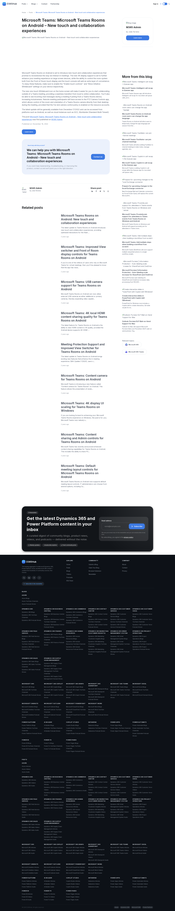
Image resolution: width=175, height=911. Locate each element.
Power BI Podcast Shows (30, 749)
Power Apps (115, 722)
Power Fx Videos (49, 897)
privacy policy (128, 537)
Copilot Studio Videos (73, 884)
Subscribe (138, 526)
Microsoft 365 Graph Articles (75, 847)
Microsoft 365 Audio (28, 853)
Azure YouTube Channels (30, 601)
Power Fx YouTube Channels (53, 746)
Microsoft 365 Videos (28, 850)
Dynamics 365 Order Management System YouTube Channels (120, 644)
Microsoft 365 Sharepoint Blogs (98, 689)
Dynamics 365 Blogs (28, 612)
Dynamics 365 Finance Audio (53, 808)
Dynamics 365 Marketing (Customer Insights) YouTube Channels (97, 644)
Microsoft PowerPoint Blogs (75, 707)
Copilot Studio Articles (73, 881)
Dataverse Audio (93, 887)
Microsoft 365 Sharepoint (94, 684)
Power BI (25, 740)
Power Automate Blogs (140, 725)
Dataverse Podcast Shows (96, 731)
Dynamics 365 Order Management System (119, 632)
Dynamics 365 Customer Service (120, 610)
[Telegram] (100, 191)
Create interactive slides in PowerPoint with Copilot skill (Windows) (133, 298)
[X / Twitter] (24, 578)
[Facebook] (96, 191)
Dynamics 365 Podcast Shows (31, 620)
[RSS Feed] (39, 578)
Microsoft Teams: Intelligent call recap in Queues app (137, 89)
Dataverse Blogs (93, 725)
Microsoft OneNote (30, 703)
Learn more (29, 132)
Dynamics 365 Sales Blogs (30, 661)
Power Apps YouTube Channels (120, 728)
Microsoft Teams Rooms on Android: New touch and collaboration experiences (79, 219)
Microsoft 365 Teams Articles (119, 847)
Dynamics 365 (27, 609)
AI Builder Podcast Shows (52, 731)
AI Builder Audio (49, 887)
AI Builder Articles (49, 881)
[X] (104, 191)
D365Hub (12, 3)
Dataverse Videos (94, 884)
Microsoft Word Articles (95, 867)
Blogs (33, 4)
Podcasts (69, 577)
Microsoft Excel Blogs (139, 687)
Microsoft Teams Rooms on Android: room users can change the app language (136, 116)
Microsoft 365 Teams (136, 352)
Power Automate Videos (140, 884)
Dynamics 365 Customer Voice (142, 610)
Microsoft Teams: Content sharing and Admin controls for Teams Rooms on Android (82, 438)
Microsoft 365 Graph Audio (74, 853)
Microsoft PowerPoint (75, 703)
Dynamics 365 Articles (29, 780)
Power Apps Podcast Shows (119, 731)
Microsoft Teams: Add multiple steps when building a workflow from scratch (136, 244)
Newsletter (92, 574)
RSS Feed (69, 581)
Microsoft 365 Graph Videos (75, 850)
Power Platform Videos (29, 884)
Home (24, 12)
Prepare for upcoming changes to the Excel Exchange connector (137, 187)
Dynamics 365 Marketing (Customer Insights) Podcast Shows (97, 651)
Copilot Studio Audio (72, 887)
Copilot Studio (72, 722)
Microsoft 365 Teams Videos (119, 850)
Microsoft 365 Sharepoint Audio (98, 860)
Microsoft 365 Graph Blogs (74, 687)
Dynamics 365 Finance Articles (54, 802)
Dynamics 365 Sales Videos (30, 827)
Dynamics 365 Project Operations (142, 632)
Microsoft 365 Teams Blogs (119, 687)
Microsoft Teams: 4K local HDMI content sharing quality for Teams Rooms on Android (84, 316)
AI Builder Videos (49, 884)
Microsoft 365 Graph (75, 683)
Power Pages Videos (72, 897)
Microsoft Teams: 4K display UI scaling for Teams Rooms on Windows (82, 407)
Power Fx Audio (49, 899)
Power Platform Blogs (28, 725)
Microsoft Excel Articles (140, 847)
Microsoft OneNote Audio (30, 873)
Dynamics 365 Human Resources (74, 632)
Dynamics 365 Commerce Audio (76, 790)
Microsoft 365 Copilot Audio (53, 853)
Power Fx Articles (49, 894)
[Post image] (40, 225)
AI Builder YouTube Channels (53, 728)
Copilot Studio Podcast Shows (75, 733)
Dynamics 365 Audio (28, 785)
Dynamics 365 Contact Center (97, 610)
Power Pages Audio (72, 899)
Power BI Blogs (26, 743)
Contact (44, 4)
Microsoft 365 (134, 344)
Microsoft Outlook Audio (51, 873)
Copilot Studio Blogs (72, 725)
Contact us (98, 157)
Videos (68, 574)
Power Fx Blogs (49, 743)
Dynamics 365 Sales (30, 658)
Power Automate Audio (140, 887)
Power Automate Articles (140, 881)
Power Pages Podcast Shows (75, 751)
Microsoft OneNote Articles (30, 867)
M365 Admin (56, 119)
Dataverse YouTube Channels (97, 728)
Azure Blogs (25, 598)
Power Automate (140, 722)
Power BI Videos (27, 897)
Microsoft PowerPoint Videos (75, 870)
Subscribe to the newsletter (34, 583)
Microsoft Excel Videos (140, 850)
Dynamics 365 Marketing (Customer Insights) (98, 632)
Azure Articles (26, 766)
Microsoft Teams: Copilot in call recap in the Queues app (137, 164)
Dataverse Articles (94, 881)
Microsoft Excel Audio (139, 853)
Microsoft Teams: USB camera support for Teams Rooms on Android (81, 285)
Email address (107, 521)
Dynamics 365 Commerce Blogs (76, 612)
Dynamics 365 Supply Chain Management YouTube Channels (53, 671)
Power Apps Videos (116, 884)
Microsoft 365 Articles (29, 847)
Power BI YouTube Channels (31, 746)
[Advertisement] (66, 56)
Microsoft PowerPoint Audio (75, 873)
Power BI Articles (27, 894)
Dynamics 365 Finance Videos (53, 805)
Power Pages (71, 740)
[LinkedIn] (92, 191)
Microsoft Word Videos (95, 870)
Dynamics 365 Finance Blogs (53, 634)
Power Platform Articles (29, 881)
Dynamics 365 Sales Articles (31, 824)
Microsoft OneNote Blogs (30, 707)
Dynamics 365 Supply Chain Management (52, 659)
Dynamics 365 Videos (29, 783)
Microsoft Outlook (52, 703)
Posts (24, 4)
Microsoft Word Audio (95, 873)
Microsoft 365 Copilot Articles (53, 847)
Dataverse (92, 722)
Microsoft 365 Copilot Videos (53, 850)
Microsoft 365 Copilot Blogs (53, 687)
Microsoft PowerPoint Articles (75, 867)
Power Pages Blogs (72, 743)
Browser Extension (95, 571)
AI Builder (48, 722)
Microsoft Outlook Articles (52, 867)
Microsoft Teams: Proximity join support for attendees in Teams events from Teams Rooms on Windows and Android (134, 217)
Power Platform (28, 722)
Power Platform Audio (29, 887)
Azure (24, 595)
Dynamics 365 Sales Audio (30, 830)
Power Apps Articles (116, 881)
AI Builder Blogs (49, 725)
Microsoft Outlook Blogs (51, 707)
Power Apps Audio (116, 887)
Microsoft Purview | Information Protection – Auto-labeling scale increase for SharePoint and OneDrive (137, 272)
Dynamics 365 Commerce (76, 609)
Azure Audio (26, 772)
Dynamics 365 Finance (53, 631)
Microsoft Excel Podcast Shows (143, 695)
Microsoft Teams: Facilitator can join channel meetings (136, 140)
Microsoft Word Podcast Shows (98, 715)
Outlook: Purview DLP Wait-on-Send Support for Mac (136, 322)
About (124, 564)
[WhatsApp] (108, 191)
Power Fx (48, 740)
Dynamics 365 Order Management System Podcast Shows (119, 651)
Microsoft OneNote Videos (30, 870)
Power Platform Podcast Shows (32, 733)
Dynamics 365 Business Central (53, 610)
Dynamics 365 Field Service (29, 632)
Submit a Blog (93, 564)
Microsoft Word (95, 703)
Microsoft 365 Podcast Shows (31, 695)
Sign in (155, 4)
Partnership (55, 4)
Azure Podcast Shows (29, 604)
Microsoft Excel (139, 683)
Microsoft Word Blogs (95, 707)
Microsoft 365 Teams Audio (119, 853)
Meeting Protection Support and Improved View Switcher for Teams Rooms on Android (83, 348)
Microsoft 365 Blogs (28, 687)
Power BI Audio (26, 899)
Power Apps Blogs (116, 725)
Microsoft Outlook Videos (52, 870)
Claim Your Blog (94, 568)
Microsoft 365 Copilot (53, 683)
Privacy (124, 571)
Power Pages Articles (73, 894)
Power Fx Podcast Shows (52, 749)
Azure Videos (26, 769)
